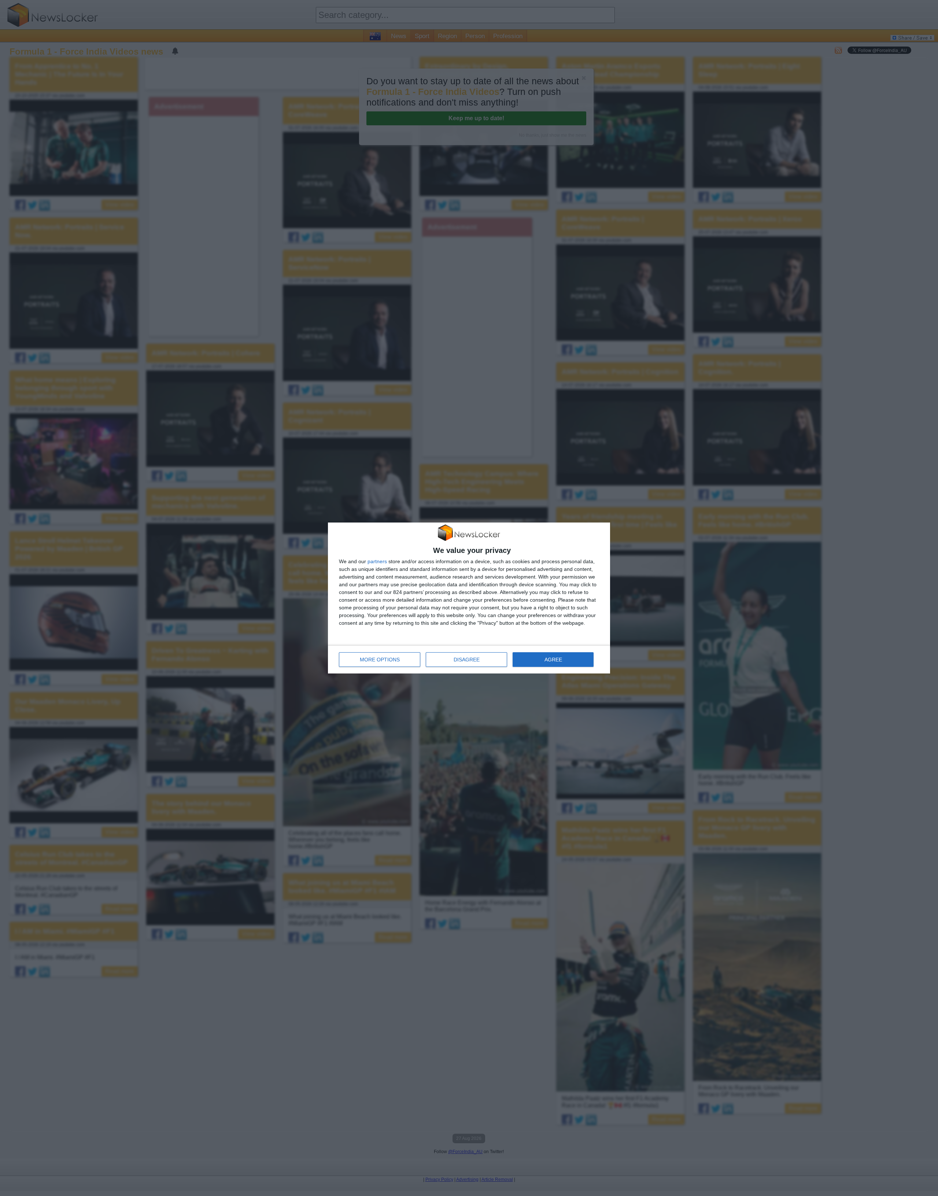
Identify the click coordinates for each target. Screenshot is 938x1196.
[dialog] (469, 598)
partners (377, 561)
